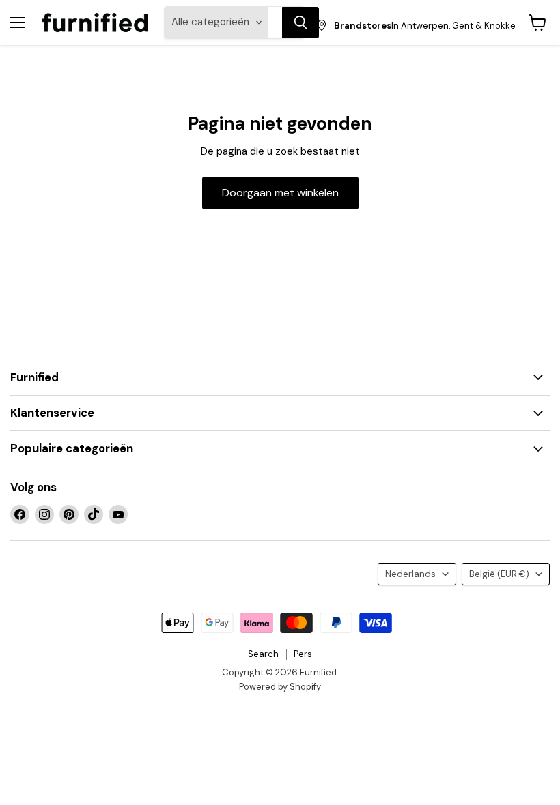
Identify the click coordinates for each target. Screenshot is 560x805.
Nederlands (410, 574)
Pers (303, 654)
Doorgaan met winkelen (280, 193)
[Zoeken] (300, 22)
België (499, 574)
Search (263, 654)
